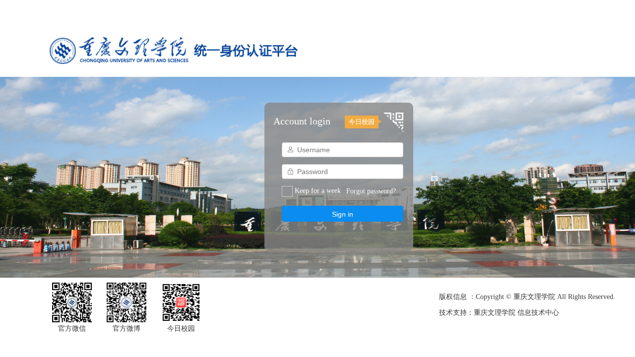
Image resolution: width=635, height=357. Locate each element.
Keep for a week (318, 190)
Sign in (342, 214)
